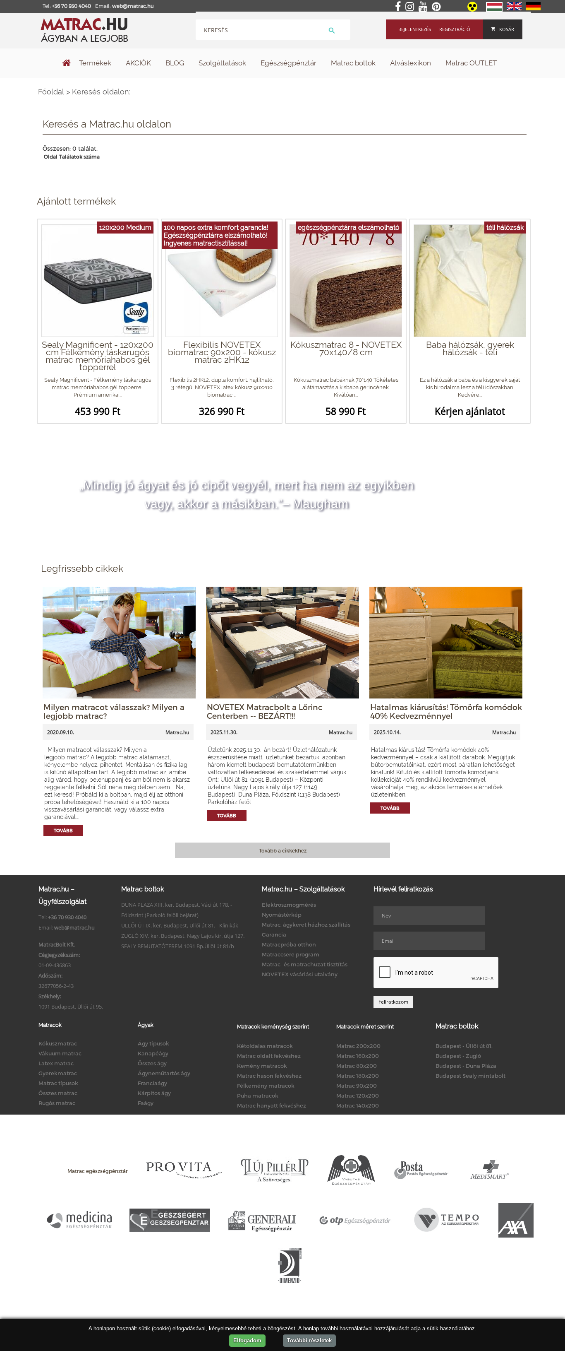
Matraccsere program (290, 954)
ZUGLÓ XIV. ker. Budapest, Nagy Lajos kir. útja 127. (182, 935)
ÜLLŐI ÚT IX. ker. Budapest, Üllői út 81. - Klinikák (179, 925)
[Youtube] (425, 7)
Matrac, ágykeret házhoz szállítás (306, 924)
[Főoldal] (66, 64)
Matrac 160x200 (357, 1055)
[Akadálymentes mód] (473, 9)
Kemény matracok (262, 1065)
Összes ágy (152, 1063)
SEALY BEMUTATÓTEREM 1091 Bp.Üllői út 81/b (177, 946)
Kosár (506, 29)
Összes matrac (57, 1093)
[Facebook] (399, 7)
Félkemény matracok (265, 1085)
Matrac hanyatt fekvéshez (271, 1105)
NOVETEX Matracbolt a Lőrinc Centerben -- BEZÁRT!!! (265, 711)
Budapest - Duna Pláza (466, 1065)
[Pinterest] (438, 7)
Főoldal (51, 91)
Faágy (145, 1103)
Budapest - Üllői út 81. (464, 1046)
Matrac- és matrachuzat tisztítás (304, 964)
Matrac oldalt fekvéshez (269, 1055)
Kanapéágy (153, 1053)
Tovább (63, 830)
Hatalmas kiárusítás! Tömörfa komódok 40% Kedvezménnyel (446, 711)
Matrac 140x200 (357, 1105)
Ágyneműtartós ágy (164, 1073)
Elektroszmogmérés (289, 904)
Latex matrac (56, 1063)
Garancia (274, 934)
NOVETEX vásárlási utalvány (300, 974)
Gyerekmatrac (57, 1073)
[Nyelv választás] (494, 10)
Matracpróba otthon (289, 944)
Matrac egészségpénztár (97, 1171)
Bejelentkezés (414, 29)
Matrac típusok (58, 1083)
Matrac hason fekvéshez (269, 1075)
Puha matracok (257, 1095)
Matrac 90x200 (356, 1085)
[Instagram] (411, 7)
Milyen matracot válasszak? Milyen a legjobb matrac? (113, 711)
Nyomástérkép (282, 914)
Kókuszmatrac (57, 1043)
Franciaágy (152, 1083)
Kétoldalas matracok (265, 1046)
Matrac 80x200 (356, 1065)
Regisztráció (454, 29)
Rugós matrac (56, 1103)
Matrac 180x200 (357, 1075)
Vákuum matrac (59, 1053)
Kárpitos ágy (154, 1093)
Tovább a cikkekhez (282, 850)
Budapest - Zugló (458, 1055)
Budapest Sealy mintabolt (470, 1075)
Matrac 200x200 (358, 1046)
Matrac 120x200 (357, 1095)
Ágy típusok (153, 1043)
